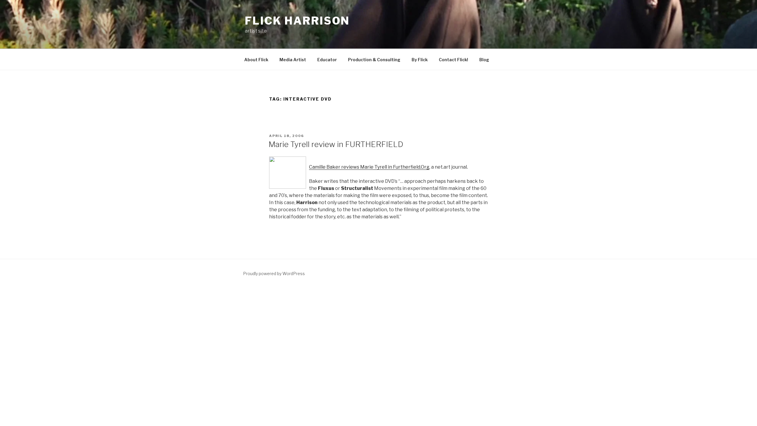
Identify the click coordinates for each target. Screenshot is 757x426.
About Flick (256, 59)
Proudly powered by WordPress (274, 273)
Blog (484, 59)
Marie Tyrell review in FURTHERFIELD (335, 144)
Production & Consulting (374, 59)
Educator (327, 59)
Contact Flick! (453, 59)
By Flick (420, 59)
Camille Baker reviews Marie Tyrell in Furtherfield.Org (369, 167)
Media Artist (292, 59)
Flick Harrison (297, 20)
